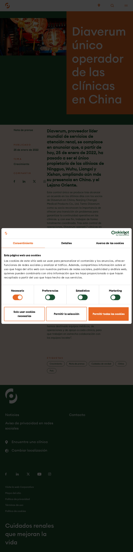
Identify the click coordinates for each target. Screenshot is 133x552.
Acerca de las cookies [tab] (110, 243)
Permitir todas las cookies (109, 314)
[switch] (50, 297)
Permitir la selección (66, 314)
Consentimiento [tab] (23, 243)
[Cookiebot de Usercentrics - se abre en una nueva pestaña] (114, 233)
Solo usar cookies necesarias (24, 314)
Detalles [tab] (66, 243)
